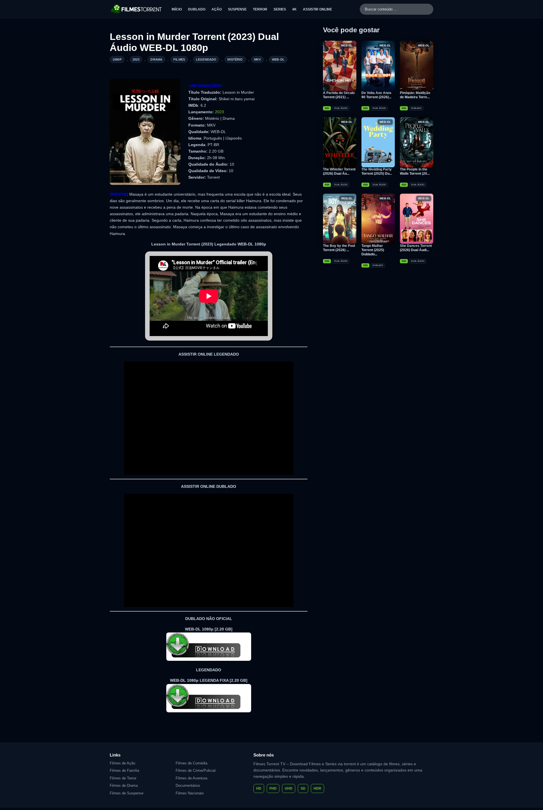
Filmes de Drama (124, 785)
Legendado (206, 59)
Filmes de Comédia (191, 763)
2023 (136, 59)
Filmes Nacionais (190, 793)
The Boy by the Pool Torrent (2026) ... (339, 248)
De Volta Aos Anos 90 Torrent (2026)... (376, 95)
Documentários (188, 785)
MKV (257, 59)
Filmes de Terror (123, 778)
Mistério (235, 59)
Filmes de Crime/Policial (196, 770)
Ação (217, 9)
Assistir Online (317, 9)
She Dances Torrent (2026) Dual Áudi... (416, 248)
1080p (117, 59)
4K (294, 9)
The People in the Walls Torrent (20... (415, 171)
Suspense (237, 9)
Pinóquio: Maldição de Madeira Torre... (415, 95)
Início (177, 9)
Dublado (196, 9)
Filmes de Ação (122, 763)
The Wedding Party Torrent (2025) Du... (376, 171)
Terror (260, 9)
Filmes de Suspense (126, 793)
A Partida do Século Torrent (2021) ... (339, 95)
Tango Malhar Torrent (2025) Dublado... (372, 250)
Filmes (179, 59)
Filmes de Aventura (191, 778)
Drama (156, 59)
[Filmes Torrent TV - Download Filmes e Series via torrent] (137, 9)
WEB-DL (278, 59)
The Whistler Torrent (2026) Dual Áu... (339, 171)
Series (279, 9)
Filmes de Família (124, 770)
